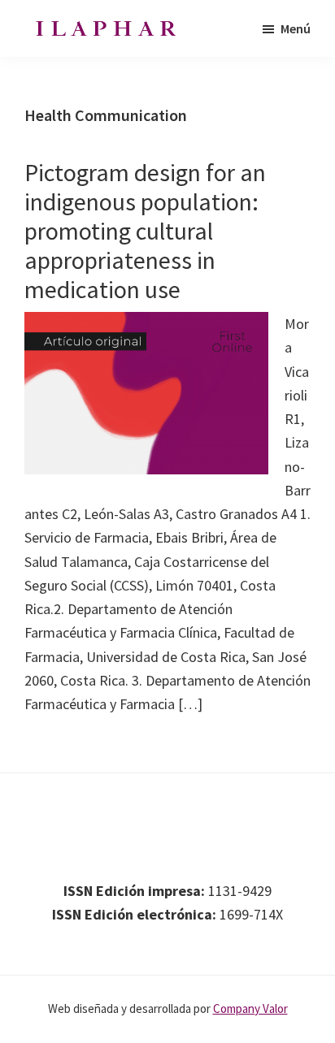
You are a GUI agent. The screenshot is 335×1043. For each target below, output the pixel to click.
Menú (296, 28)
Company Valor (250, 1008)
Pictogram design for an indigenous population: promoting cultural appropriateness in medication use (145, 231)
